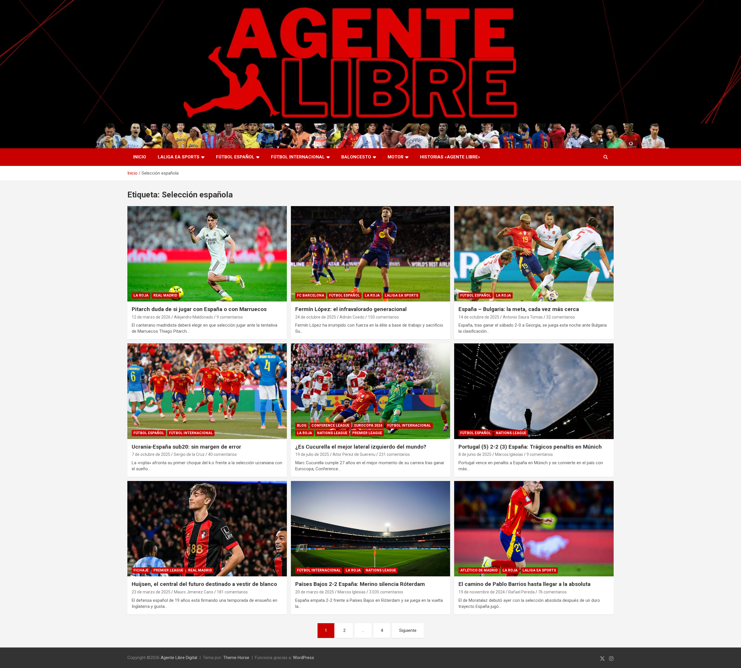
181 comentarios (232, 592)
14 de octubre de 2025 (478, 317)
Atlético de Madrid (479, 570)
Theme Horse (236, 657)
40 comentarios (222, 454)
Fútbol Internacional (298, 157)
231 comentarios (394, 454)
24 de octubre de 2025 (315, 317)
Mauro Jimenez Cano (193, 592)
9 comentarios (230, 317)
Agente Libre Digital (179, 657)
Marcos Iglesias (509, 454)
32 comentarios (560, 317)
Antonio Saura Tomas (523, 317)
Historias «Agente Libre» (450, 157)
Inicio (139, 157)
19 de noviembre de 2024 (481, 592)
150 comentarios (383, 317)
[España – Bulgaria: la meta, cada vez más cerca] (534, 254)
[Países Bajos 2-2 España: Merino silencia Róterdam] (370, 529)
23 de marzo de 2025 (151, 592)
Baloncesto (356, 157)
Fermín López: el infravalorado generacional (351, 309)
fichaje (140, 570)
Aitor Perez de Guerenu (354, 454)
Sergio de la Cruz (189, 454)
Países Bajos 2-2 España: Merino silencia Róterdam (360, 584)
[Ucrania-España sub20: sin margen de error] (207, 391)
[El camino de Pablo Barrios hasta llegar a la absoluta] (534, 529)
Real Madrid (165, 295)
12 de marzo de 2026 (151, 317)
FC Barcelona (310, 295)
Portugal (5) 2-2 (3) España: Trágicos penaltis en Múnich (530, 446)
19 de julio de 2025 (312, 454)
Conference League (330, 425)
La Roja (140, 295)
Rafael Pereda (521, 592)
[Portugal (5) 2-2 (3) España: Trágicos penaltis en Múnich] (534, 391)
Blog (302, 425)
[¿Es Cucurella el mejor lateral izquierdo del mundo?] (370, 391)
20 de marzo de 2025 (314, 592)
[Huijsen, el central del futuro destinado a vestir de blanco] (207, 529)
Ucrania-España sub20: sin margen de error (186, 446)
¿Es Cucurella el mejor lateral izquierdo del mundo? (360, 446)
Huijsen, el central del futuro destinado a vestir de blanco (204, 584)
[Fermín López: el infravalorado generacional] (370, 254)
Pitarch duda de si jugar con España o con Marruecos (199, 309)
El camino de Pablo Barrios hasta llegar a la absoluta (524, 584)
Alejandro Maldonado (193, 317)
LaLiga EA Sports (178, 157)
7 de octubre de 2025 (151, 454)
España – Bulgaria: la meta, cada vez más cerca (518, 309)
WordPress (303, 657)
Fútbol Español (235, 157)
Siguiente (408, 630)
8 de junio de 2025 (474, 454)
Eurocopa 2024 (368, 425)
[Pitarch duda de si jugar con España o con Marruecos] (207, 254)
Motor (395, 157)
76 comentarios (552, 592)
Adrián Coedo (352, 317)
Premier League (367, 433)
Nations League (332, 433)
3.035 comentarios (386, 592)
